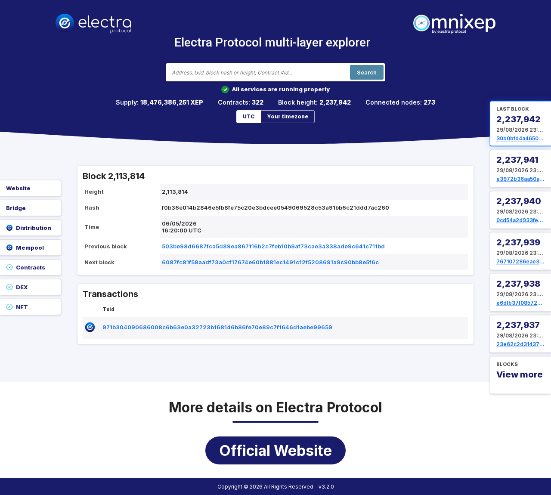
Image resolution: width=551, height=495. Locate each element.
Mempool (30, 247)
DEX (22, 287)
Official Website (275, 450)
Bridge (16, 207)
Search (367, 72)
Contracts (30, 267)
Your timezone (287, 116)
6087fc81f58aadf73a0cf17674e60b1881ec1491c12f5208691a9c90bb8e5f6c (270, 262)
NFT (22, 306)
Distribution (33, 227)
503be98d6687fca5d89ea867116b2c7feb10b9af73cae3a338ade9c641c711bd (273, 246)
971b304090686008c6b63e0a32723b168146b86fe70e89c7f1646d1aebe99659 (217, 327)
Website (18, 188)
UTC (248, 116)
